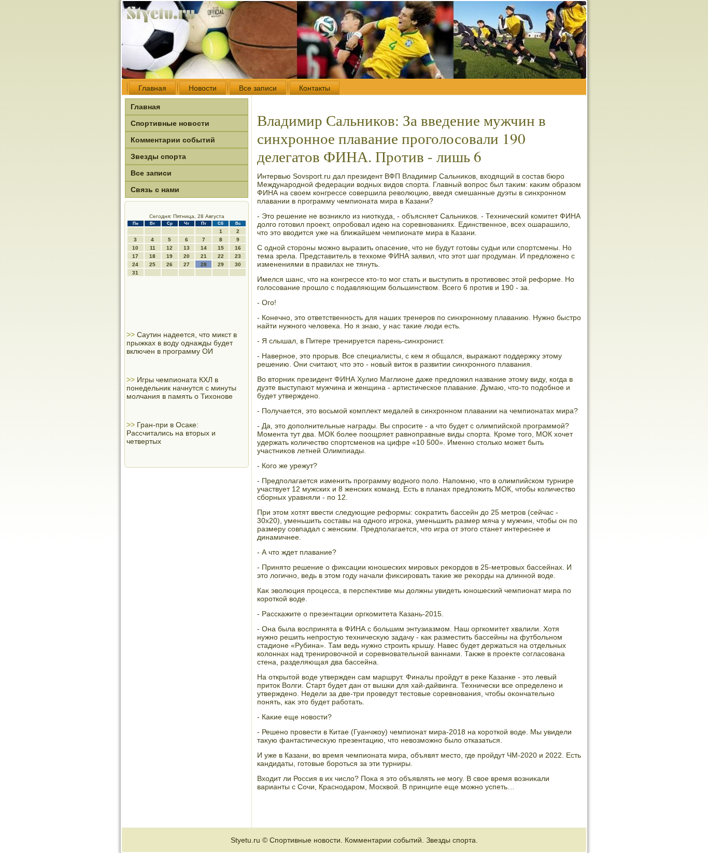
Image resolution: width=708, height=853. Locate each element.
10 (135, 248)
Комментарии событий (173, 140)
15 (221, 248)
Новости (203, 88)
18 (152, 256)
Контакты (314, 88)
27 (186, 264)
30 (238, 264)
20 (186, 256)
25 (152, 264)
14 (204, 248)
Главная (152, 88)
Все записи (258, 88)
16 (238, 248)
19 (169, 256)
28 (204, 264)
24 (135, 264)
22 (221, 256)
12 (169, 248)
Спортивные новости (170, 123)
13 (186, 248)
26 (169, 264)
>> (131, 334)
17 (135, 256)
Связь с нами (155, 189)
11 (152, 248)
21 (204, 256)
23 (238, 256)
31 (135, 273)
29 (221, 264)
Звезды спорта (158, 156)
